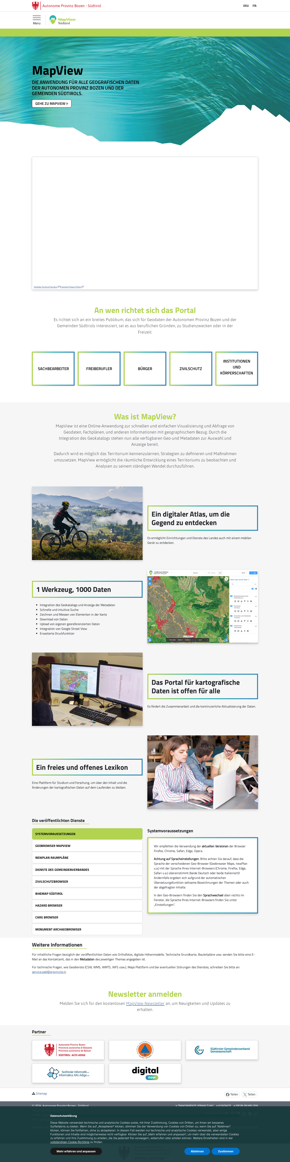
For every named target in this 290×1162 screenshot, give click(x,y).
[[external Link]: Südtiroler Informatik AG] (68, 1073)
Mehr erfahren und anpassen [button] (76, 1151)
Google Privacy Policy (71, 286)
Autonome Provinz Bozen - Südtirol (65, 1105)
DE (246, 5)
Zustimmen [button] (225, 1151)
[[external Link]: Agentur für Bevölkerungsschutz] (145, 1049)
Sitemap (41, 1093)
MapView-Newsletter (145, 1003)
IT (254, 5)
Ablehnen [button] (197, 1151)
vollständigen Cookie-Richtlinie (69, 1142)
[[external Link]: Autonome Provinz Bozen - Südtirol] (68, 1049)
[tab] (87, 834)
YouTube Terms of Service (45, 286)
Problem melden (246, 1105)
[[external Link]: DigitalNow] (145, 1073)
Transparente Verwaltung (195, 1105)
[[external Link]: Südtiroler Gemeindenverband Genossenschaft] (222, 1049)
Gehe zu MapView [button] (50, 103)
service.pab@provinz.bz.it (49, 971)
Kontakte (224, 1105)
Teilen (233, 1094)
